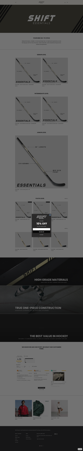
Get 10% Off (41, 232)
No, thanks (41, 234)
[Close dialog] (50, 215)
